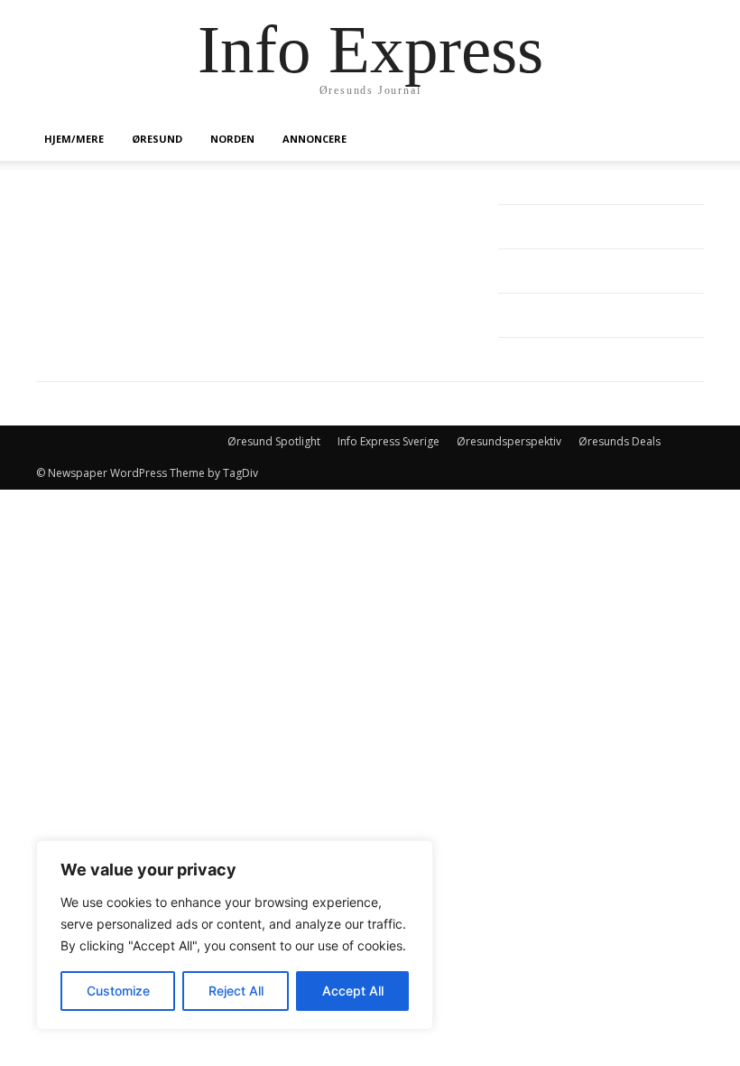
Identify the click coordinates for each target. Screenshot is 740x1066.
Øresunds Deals (619, 441)
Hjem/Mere (74, 138)
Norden (232, 138)
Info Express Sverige (388, 441)
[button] (682, 139)
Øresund (157, 138)
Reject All (236, 990)
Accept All (353, 990)
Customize (118, 990)
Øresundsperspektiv (509, 441)
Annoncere (314, 138)
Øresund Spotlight (273, 441)
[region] (234, 935)
